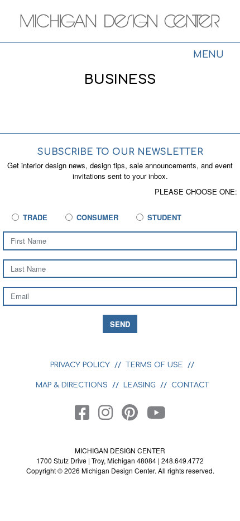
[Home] (120, 22)
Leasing (139, 385)
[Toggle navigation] (208, 56)
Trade (35, 217)
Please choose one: (196, 191)
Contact (190, 385)
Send (120, 324)
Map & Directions (72, 385)
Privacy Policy (80, 365)
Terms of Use (154, 365)
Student (164, 217)
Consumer (97, 217)
